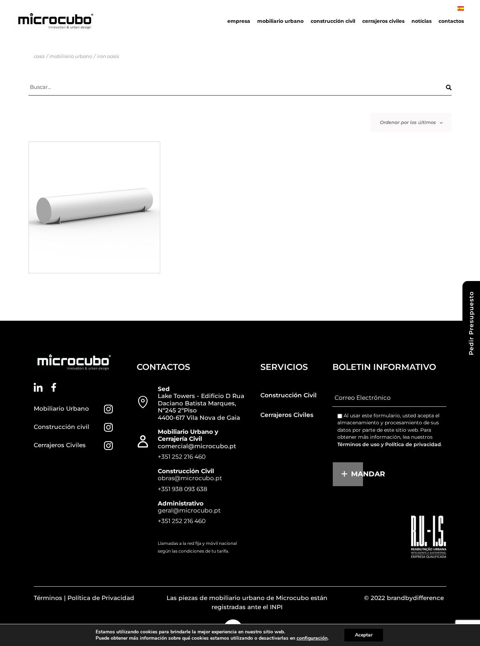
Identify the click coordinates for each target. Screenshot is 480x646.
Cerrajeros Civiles (60, 445)
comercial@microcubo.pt (197, 446)
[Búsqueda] (449, 87)
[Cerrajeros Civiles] (108, 445)
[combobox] (411, 122)
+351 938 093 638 (182, 488)
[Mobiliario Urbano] (108, 409)
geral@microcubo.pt (189, 510)
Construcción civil (61, 426)
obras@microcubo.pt (190, 478)
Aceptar (363, 635)
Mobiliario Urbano (61, 408)
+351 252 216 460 (182, 456)
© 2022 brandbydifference (404, 597)
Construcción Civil (288, 395)
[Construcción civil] (108, 427)
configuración (312, 638)
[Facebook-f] (54, 387)
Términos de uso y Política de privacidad (389, 444)
